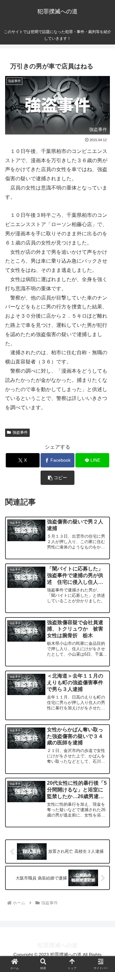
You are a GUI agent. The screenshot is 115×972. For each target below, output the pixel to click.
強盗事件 (20, 432)
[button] (58, 478)
